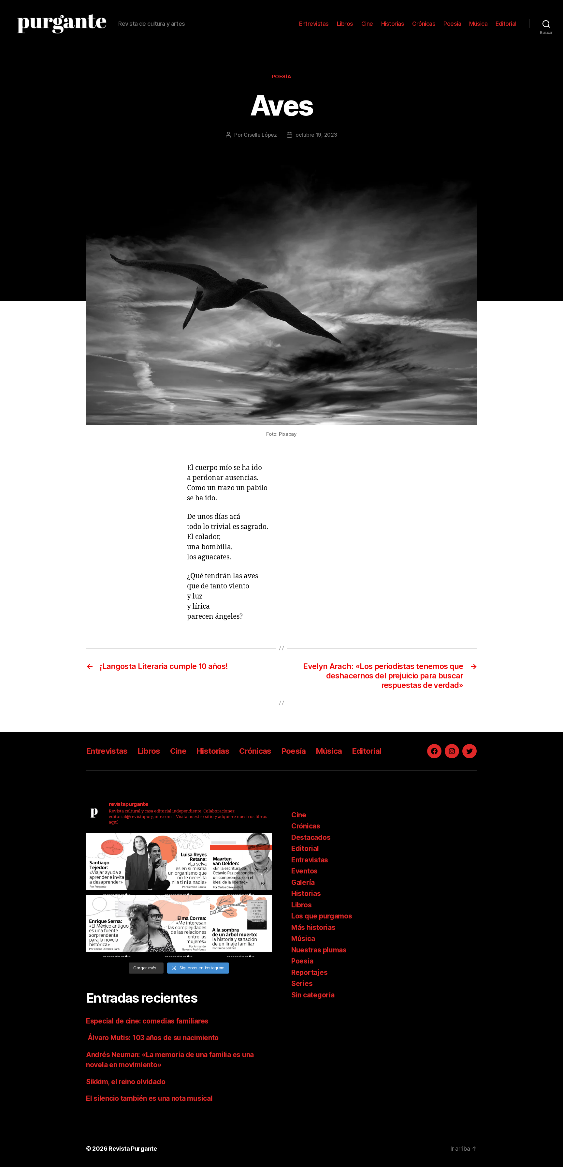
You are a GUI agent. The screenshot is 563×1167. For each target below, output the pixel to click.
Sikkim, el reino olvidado (125, 1082)
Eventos (304, 871)
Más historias (313, 927)
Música (478, 23)
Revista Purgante (132, 1148)
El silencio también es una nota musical (149, 1098)
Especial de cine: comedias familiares (147, 1021)
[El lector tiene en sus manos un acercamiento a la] (241, 864)
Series (301, 983)
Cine (367, 23)
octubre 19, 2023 (316, 134)
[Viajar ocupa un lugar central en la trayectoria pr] (117, 864)
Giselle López (260, 134)
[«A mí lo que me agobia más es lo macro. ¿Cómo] (179, 864)
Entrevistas (314, 23)
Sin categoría (313, 995)
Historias (392, 23)
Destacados (310, 837)
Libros (345, 23)
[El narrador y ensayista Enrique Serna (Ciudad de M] (117, 926)
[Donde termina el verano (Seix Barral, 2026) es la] (179, 926)
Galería (303, 882)
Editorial (506, 23)
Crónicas (423, 23)
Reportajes (309, 972)
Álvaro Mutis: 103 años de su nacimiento (153, 1038)
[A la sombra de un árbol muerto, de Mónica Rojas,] (241, 926)
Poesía (452, 23)
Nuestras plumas (319, 950)
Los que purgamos (321, 916)
